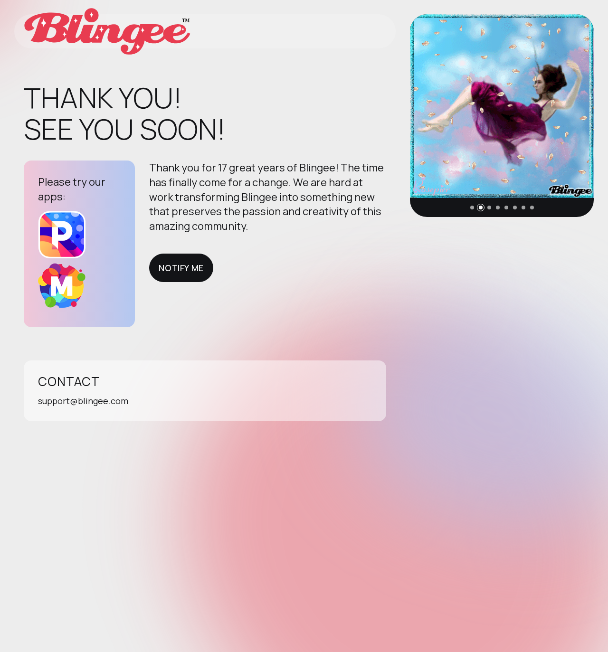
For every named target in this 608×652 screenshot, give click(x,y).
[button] (472, 207)
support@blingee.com (83, 400)
